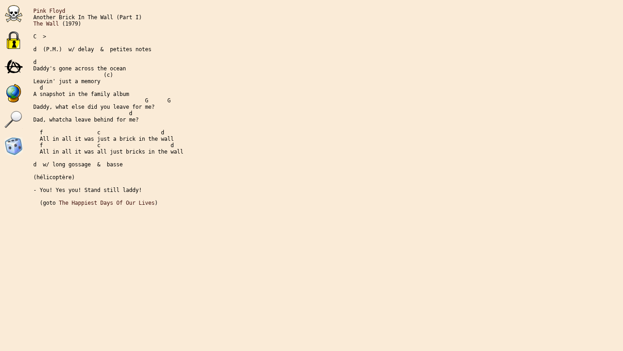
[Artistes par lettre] (14, 67)
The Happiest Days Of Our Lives (107, 203)
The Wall (46, 24)
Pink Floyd (49, 11)
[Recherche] (14, 120)
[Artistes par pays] (14, 93)
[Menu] (14, 14)
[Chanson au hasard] (14, 153)
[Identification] (14, 40)
